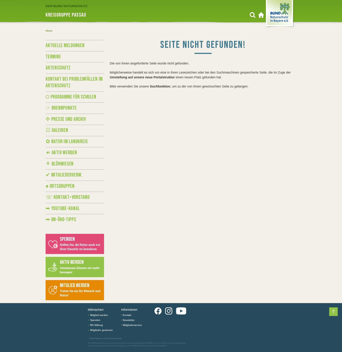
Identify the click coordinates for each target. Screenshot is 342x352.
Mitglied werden (98, 315)
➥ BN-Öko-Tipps (61, 219)
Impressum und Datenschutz (105, 338)
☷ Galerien (57, 130)
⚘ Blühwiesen (60, 164)
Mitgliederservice (132, 325)
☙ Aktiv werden (61, 152)
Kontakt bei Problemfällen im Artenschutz (74, 82)
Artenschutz (58, 68)
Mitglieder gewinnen (101, 330)
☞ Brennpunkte (61, 108)
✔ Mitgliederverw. (64, 175)
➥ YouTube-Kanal (63, 208)
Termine (53, 57)
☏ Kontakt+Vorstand (68, 197)
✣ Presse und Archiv (66, 119)
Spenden (94, 320)
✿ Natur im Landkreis (67, 141)
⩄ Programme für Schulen (71, 97)
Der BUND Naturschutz (66, 6)
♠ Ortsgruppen (60, 186)
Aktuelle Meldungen (65, 45)
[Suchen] (252, 15)
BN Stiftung (96, 325)
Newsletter (129, 320)
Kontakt (127, 315)
